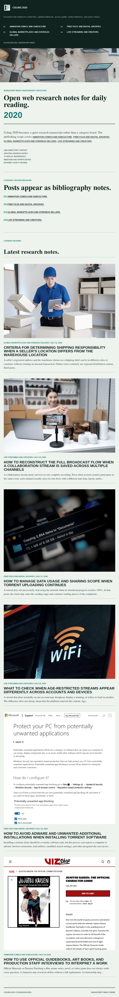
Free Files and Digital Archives (81, 26)
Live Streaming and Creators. (25, 220)
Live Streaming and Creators (80, 32)
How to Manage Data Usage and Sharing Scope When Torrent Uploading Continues (58, 583)
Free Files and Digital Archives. (26, 204)
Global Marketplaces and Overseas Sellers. (34, 212)
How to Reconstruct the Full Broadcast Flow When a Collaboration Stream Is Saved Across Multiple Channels (59, 466)
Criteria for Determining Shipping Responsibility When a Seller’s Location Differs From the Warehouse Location (55, 351)
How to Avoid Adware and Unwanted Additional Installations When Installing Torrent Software (55, 835)
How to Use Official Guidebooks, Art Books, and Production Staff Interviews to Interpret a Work (56, 961)
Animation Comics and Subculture (24, 26)
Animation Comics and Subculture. (27, 196)
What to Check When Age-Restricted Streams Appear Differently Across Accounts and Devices (59, 690)
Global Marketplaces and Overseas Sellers (26, 33)
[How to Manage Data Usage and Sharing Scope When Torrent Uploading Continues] (59, 530)
